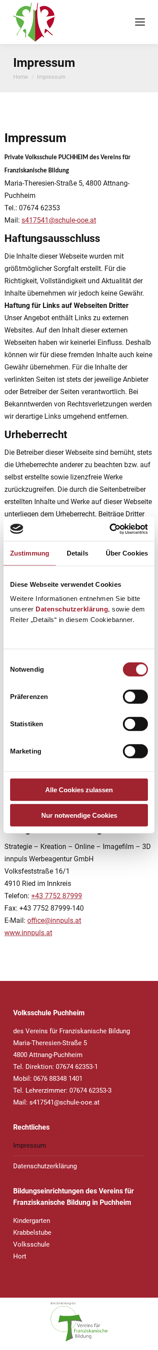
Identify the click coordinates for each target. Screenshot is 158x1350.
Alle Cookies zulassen (79, 789)
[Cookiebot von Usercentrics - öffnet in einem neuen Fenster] (111, 528)
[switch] (135, 696)
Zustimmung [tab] (29, 553)
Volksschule (31, 1244)
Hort (19, 1256)
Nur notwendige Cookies (79, 815)
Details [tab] (77, 553)
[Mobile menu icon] (140, 22)
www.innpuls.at (28, 933)
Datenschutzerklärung (72, 608)
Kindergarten (31, 1221)
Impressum (29, 1145)
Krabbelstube (32, 1233)
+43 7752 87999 (56, 896)
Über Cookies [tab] (127, 553)
